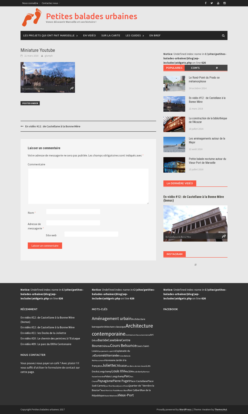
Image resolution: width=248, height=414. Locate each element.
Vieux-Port (126, 395)
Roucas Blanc (122, 390)
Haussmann (100, 360)
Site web (51, 235)
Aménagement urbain (112, 318)
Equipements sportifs (106, 351)
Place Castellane (139, 381)
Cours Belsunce (123, 345)
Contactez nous (50, 3)
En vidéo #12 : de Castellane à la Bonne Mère (52, 126)
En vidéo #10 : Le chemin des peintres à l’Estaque (50, 338)
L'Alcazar (121, 366)
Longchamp (105, 371)
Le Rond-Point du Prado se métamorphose (204, 79)
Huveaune (110, 360)
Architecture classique (113, 326)
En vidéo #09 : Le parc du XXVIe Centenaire (46, 344)
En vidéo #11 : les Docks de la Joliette (43, 333)
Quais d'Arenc (123, 386)
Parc (127, 376)
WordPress (185, 409)
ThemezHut (221, 409)
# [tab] (217, 67)
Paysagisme (105, 381)
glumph (49, 55)
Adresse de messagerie (36, 226)
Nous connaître (30, 3)
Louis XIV (118, 371)
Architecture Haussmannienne (137, 335)
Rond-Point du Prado (109, 390)
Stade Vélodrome (111, 396)
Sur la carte (110, 35)
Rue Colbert (134, 390)
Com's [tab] (195, 67)
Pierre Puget (121, 381)
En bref (154, 35)
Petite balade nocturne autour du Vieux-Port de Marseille (207, 160)
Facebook (170, 309)
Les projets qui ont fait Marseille (49, 35)
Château (105, 346)
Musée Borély (137, 372)
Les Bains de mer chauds (137, 366)
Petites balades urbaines (91, 16)
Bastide (103, 340)
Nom (32, 212)
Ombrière (101, 376)
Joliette (108, 365)
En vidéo (89, 35)
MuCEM (128, 371)
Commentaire (36, 164)
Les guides (133, 35)
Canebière (114, 340)
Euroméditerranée (106, 355)
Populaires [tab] (174, 67)
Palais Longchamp (114, 376)
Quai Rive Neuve (110, 386)
